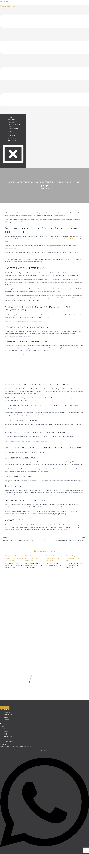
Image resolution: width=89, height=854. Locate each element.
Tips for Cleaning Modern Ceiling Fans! (54, 564)
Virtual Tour (13, 129)
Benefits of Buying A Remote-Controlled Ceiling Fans (33, 565)
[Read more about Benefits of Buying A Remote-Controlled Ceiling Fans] (34, 558)
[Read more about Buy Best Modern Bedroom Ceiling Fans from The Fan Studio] (14, 558)
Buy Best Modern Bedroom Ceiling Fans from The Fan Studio (13, 565)
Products (11, 122)
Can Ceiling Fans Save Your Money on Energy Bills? (74, 565)
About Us (11, 119)
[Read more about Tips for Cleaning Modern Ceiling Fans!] (55, 558)
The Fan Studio (5, 1)
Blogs (10, 131)
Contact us (12, 136)
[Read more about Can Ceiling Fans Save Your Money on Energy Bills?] (75, 558)
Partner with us (14, 124)
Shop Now (12, 140)
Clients (10, 126)
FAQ (9, 133)
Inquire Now (13, 138)
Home (10, 117)
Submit (4, 744)
